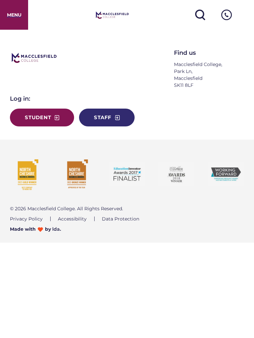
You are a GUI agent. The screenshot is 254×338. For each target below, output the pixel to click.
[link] (14, 15)
